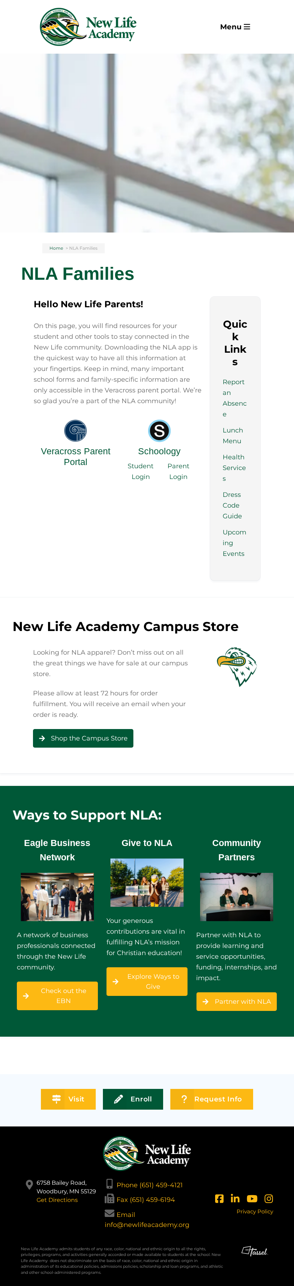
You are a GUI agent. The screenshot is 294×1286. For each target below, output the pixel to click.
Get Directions (57, 1200)
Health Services (234, 468)
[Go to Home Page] (88, 27)
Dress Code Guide (232, 505)
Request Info (218, 1099)
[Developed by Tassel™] (254, 1263)
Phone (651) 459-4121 (150, 1185)
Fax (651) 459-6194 (146, 1199)
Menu (232, 27)
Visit (76, 1099)
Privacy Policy (255, 1211)
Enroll (141, 1099)
